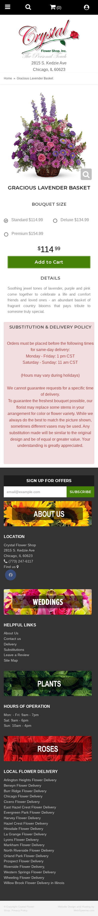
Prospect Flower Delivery (23, 861)
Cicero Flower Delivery (22, 802)
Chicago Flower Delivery (23, 796)
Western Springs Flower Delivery (30, 872)
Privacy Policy (19, 910)
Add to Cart (49, 262)
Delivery (10, 644)
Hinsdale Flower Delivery (23, 829)
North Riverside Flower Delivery (29, 850)
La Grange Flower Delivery (25, 834)
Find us (10, 567)
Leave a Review (16, 655)
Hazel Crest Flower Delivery (26, 823)
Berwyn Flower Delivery (22, 785)
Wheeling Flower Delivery (24, 878)
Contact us (12, 639)
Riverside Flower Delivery (24, 867)
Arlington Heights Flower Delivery (30, 780)
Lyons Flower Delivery (21, 840)
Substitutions (14, 650)
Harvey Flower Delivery (22, 818)
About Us (11, 633)
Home (8, 78)
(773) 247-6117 (20, 561)
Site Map (11, 660)
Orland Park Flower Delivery (26, 856)
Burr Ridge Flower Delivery (25, 791)
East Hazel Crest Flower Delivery (30, 807)
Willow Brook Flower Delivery (27, 883)
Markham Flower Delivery (24, 845)
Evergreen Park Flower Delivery (29, 812)
